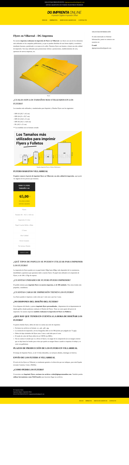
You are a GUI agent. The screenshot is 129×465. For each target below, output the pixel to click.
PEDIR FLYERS (24, 252)
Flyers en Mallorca (64, 312)
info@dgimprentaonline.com (61, 374)
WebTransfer (36, 377)
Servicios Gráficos (68, 20)
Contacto (83, 20)
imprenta (24, 41)
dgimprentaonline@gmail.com (74, 2)
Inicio (44, 20)
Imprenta (53, 20)
